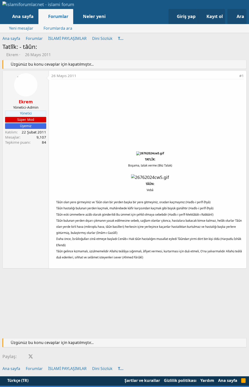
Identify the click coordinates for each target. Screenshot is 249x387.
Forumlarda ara (58, 28)
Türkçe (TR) (17, 380)
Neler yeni (94, 16)
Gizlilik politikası (180, 380)
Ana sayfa (23, 16)
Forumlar (58, 16)
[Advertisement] (147, 116)
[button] (110, 16)
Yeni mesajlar (21, 28)
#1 (241, 75)
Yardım (207, 380)
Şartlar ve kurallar (142, 380)
